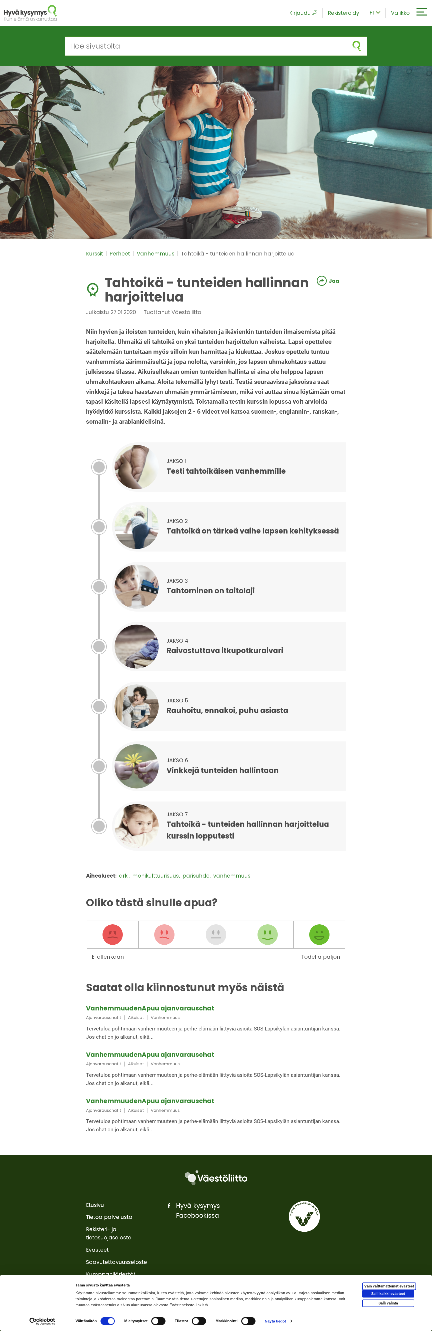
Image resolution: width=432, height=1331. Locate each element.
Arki (124, 875)
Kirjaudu (300, 13)
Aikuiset (136, 1017)
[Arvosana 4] (268, 935)
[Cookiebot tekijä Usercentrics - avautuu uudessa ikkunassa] (42, 1321)
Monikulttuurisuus (156, 875)
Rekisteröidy (343, 13)
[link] (216, 1023)
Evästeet (97, 1249)
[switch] (158, 1321)
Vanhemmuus (156, 253)
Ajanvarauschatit (103, 1017)
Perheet (121, 253)
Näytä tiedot (275, 1321)
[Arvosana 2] (164, 935)
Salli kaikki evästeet (388, 1294)
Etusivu (95, 1205)
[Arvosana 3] (216, 935)
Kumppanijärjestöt (111, 1274)
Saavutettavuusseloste (116, 1262)
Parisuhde (196, 875)
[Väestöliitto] (216, 1177)
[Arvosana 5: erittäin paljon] (319, 935)
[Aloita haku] (356, 46)
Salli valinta (388, 1303)
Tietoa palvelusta (109, 1217)
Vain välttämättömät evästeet (389, 1286)
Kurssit (95, 253)
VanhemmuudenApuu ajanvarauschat (150, 1008)
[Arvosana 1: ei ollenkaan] (113, 935)
